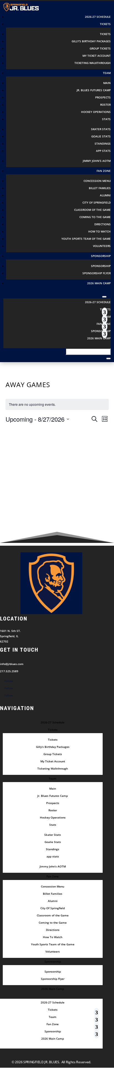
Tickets (105, 34)
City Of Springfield (96, 202)
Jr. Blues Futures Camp (94, 90)
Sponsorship (101, 266)
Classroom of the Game (92, 210)
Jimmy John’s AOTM (97, 161)
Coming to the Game (95, 217)
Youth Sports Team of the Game (86, 239)
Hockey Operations (96, 112)
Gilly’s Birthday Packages (91, 41)
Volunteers (102, 246)
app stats (103, 151)
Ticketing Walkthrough (92, 63)
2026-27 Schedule (98, 17)
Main (107, 83)
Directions (102, 224)
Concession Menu (97, 181)
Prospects (103, 97)
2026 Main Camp (99, 283)
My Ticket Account (96, 56)
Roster (105, 105)
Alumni (105, 195)
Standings (103, 143)
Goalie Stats (101, 136)
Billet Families (100, 188)
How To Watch (99, 231)
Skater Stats (101, 129)
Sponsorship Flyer (96, 273)
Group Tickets (100, 48)
